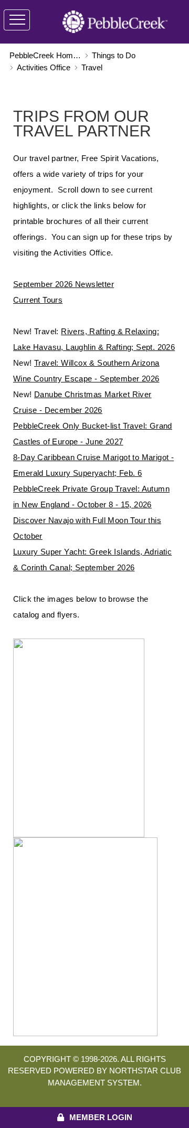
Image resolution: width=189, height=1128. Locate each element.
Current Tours (37, 299)
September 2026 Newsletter (63, 284)
